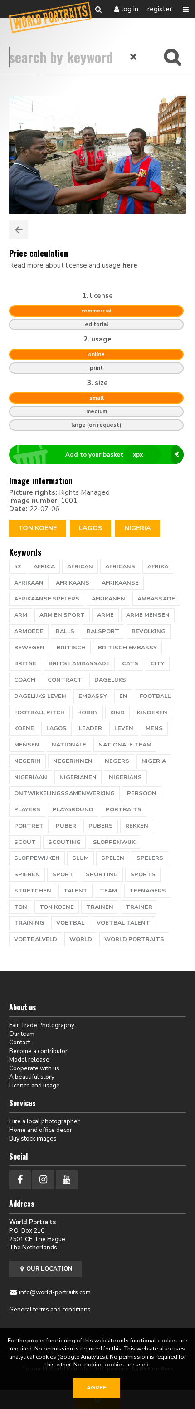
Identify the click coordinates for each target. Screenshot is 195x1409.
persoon (141, 793)
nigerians (125, 777)
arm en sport (62, 615)
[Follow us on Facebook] (20, 1179)
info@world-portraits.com (55, 1292)
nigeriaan (30, 777)
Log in (130, 9)
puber (66, 826)
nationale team (124, 745)
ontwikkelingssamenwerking (64, 793)
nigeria (153, 761)
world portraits (134, 939)
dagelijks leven (40, 696)
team (108, 891)
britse (25, 663)
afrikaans (72, 583)
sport (62, 874)
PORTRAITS (123, 809)
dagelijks (110, 680)
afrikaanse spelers (46, 599)
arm (20, 615)
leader (90, 728)
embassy (92, 696)
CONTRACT (65, 680)
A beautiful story (31, 1077)
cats (130, 663)
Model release (29, 1059)
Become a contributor (38, 1051)
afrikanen (108, 599)
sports (143, 874)
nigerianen (78, 777)
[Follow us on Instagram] (43, 1179)
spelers (149, 858)
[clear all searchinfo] (133, 57)
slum (80, 858)
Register (159, 9)
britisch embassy (127, 648)
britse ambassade (79, 663)
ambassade (156, 599)
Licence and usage (34, 1085)
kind (117, 712)
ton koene (56, 907)
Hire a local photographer (44, 1121)
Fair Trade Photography (41, 1025)
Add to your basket (122, 454)
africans (120, 566)
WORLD (80, 939)
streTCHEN (32, 891)
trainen (99, 907)
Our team (21, 1033)
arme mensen (148, 615)
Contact (19, 1042)
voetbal (70, 923)
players (27, 809)
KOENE (24, 728)
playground (73, 809)
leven (123, 728)
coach (24, 680)
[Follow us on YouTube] (67, 1179)
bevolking (149, 631)
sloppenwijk (114, 842)
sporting (102, 874)
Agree (97, 1388)
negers (117, 761)
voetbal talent (123, 923)
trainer (139, 907)
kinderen (152, 712)
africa (44, 566)
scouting (64, 842)
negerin (27, 761)
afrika (157, 566)
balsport (103, 631)
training (29, 923)
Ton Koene (37, 528)
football (155, 696)
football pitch (39, 712)
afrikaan (29, 583)
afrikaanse (120, 583)
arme (105, 615)
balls (65, 631)
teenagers (147, 891)
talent (75, 891)
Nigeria (137, 528)
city (158, 663)
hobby (87, 712)
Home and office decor (40, 1130)
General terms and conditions (50, 1309)
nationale (69, 745)
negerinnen (73, 761)
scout (25, 842)
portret (29, 826)
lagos (90, 528)
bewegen (29, 648)
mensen (26, 745)
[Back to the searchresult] (18, 229)
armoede (29, 631)
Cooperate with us (34, 1068)
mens (154, 728)
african (80, 566)
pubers (100, 826)
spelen (112, 858)
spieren (27, 874)
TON (20, 907)
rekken (136, 826)
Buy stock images (33, 1138)
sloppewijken (37, 858)
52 (17, 566)
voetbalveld (35, 939)
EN (123, 696)
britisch (71, 648)
